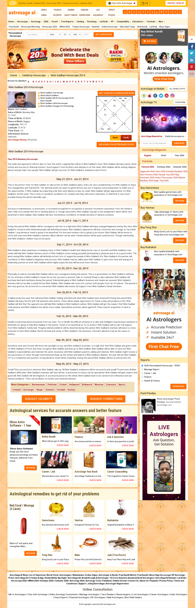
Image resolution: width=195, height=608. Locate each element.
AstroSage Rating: (17, 139)
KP (112, 21)
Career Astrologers (159, 594)
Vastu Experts (61, 597)
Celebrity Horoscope (34, 75)
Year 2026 (179, 155)
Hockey (71, 390)
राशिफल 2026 (64, 27)
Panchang (92, 21)
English (147, 155)
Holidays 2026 (163, 167)
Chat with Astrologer (122, 3)
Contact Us (133, 581)
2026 (46, 21)
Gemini (71, 10)
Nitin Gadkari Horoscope (51, 93)
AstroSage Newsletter (151, 136)
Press (11, 578)
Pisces (111, 15)
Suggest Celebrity (39, 399)
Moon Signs (164, 27)
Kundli (29, 3)
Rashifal (22, 3)
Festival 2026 (147, 167)
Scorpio (57, 15)
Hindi (163, 155)
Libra (44, 15)
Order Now (178, 386)
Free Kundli (14, 27)
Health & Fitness (152, 380)
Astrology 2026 (77, 581)
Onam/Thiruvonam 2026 (166, 177)
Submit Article (119, 581)
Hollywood (74, 384)
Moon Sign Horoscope (160, 575)
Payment (154, 581)
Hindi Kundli (142, 27)
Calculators (138, 21)
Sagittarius (70, 15)
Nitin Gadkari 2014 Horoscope (54, 103)
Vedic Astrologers (178, 594)
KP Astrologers (98, 597)
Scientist (50, 390)
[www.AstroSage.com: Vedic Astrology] (12, 2)
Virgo (112, 10)
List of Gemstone (37, 575)
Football (61, 390)
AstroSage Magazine (154, 149)
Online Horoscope (109, 27)
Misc (161, 21)
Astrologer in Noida (108, 575)
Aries (44, 10)
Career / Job (150, 373)
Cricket (63, 384)
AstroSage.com (109, 604)
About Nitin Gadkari (49, 95)
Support (82, 583)
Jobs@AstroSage (95, 583)
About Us (144, 581)
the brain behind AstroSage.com (169, 402)
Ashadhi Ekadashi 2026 (177, 171)
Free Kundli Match (127, 575)
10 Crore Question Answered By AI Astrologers (132, 578)
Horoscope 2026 (54, 3)
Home (11, 21)
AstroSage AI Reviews (165, 578)
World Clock (52, 575)
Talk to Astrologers (17, 594)
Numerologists (123, 594)
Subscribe (180, 102)
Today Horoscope (70, 3)
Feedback (107, 581)
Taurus (57, 10)
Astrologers (65, 575)
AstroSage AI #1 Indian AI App (29, 578)
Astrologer (28, 390)
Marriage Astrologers (90, 594)
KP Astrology (178, 575)
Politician (52, 384)
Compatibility (123, 21)
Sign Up (180, 3)
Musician (99, 384)
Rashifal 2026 (39, 3)
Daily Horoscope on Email (176, 136)
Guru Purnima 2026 (149, 174)
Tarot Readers (108, 594)
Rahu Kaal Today (127, 27)
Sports (121, 384)
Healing (80, 21)
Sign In (170, 3)
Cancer (84, 10)
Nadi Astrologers (115, 597)
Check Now (63, 445)
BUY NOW (30, 468)
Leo (98, 10)
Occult (55, 21)
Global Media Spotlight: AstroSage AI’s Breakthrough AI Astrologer (76, 578)
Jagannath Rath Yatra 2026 (153, 171)
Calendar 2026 (86, 3)
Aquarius (98, 15)
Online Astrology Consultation (63, 594)
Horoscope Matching (30, 27)
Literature (111, 384)
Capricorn (84, 15)
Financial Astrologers (79, 597)
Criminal (17, 390)
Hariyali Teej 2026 (166, 174)
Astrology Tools (93, 581)
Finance (147, 377)
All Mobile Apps (177, 89)
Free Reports (67, 21)
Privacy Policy (166, 581)
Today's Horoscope (81, 27)
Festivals (151, 21)
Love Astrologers (140, 594)
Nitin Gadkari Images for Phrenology (57, 106)
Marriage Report (151, 369)
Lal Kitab (153, 27)
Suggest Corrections (106, 399)
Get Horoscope (104, 34)
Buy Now (151, 41)
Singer (40, 390)
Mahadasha (78, 575)
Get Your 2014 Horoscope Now (116, 93)
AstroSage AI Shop (19, 575)
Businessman (38, 384)
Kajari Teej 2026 (161, 180)
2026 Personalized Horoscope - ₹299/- (162, 365)
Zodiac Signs (91, 575)
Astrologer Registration (117, 583)
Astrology (36, 21)
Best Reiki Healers (133, 597)
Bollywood (87, 384)
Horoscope (22, 21)
